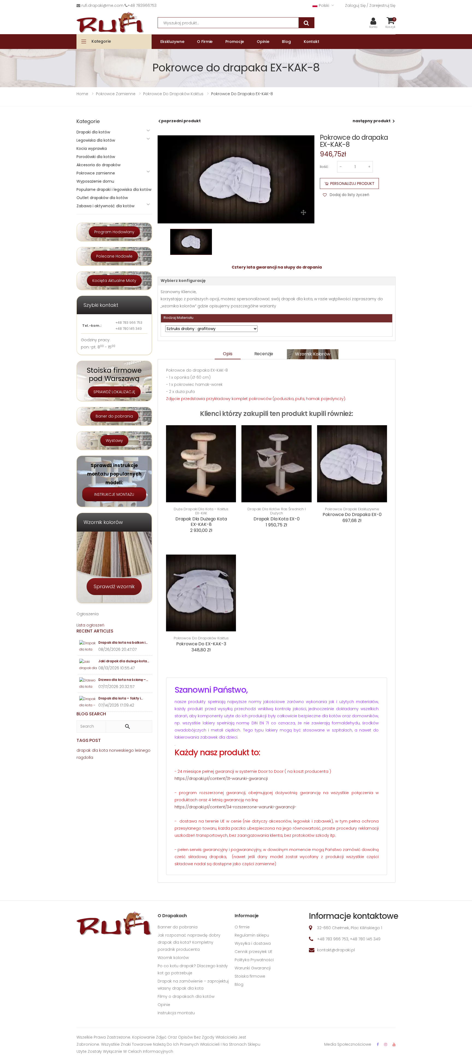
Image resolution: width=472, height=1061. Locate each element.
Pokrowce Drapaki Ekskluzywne (352, 509)
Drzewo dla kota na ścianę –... (123, 679)
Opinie (164, 1004)
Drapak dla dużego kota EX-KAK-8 (201, 521)
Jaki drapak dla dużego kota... (123, 661)
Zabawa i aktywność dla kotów (105, 206)
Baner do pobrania (114, 416)
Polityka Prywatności (254, 960)
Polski (324, 5)
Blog (239, 984)
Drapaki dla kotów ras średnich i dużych (276, 511)
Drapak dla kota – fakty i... (120, 698)
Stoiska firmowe (250, 976)
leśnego (143, 750)
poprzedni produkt (181, 121)
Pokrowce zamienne (95, 173)
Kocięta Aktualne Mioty (114, 280)
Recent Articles (94, 631)
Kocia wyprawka (91, 148)
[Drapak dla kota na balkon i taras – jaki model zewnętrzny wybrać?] (88, 646)
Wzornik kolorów (312, 354)
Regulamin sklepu (252, 935)
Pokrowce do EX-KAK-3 (201, 644)
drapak (83, 750)
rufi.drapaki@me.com (102, 5)
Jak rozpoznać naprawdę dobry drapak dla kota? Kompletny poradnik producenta (189, 942)
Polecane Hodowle (114, 256)
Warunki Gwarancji (253, 968)
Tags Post (88, 740)
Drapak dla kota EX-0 (276, 519)
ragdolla (84, 757)
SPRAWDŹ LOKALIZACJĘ (114, 392)
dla (95, 750)
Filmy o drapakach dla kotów (186, 996)
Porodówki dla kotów (95, 156)
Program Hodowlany (114, 232)
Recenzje (263, 354)
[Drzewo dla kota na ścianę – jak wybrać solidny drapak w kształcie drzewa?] (88, 683)
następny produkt (372, 121)
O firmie (242, 927)
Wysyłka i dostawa (253, 943)
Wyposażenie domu (95, 181)
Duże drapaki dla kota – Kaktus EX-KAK (201, 511)
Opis (227, 354)
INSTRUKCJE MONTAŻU (114, 494)
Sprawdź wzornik (114, 586)
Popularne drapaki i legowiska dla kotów (113, 189)
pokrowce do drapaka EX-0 (352, 514)
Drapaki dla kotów (93, 132)
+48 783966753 (142, 5)
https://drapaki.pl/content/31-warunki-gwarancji (221, 778)
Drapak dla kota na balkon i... (123, 642)
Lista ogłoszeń (90, 625)
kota (103, 750)
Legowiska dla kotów (95, 140)
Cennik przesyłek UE (253, 951)
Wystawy (114, 440)
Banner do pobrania (177, 927)
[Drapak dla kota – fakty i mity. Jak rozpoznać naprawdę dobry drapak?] (88, 702)
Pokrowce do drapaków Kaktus (201, 638)
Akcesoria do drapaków (98, 165)
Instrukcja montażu (176, 1013)
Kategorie (101, 41)
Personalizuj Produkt (352, 183)
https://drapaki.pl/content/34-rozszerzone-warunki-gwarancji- (235, 807)
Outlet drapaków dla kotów (102, 197)
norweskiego (121, 750)
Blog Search (91, 714)
